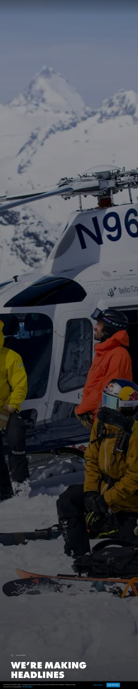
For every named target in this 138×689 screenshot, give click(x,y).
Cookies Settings (98, 685)
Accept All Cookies (113, 685)
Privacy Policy (27, 687)
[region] (69, 685)
